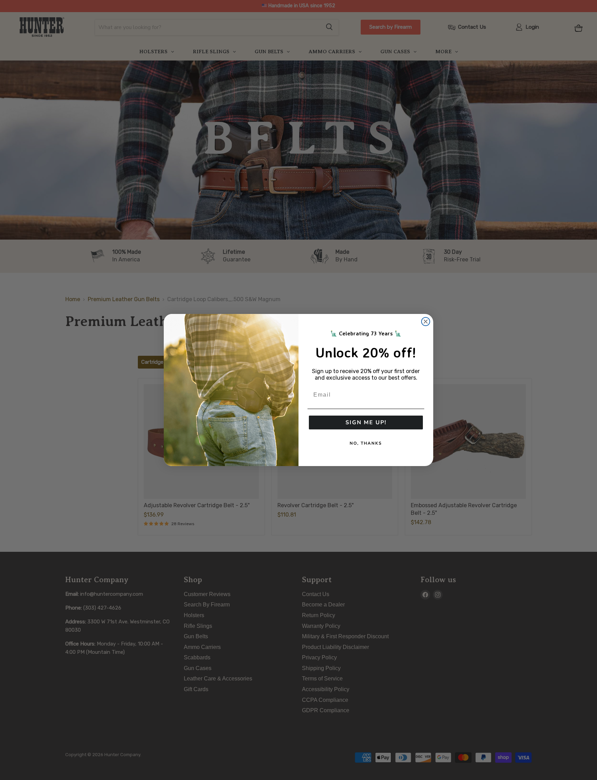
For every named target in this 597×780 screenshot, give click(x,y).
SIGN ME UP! (366, 422)
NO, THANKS (366, 443)
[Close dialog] (425, 321)
